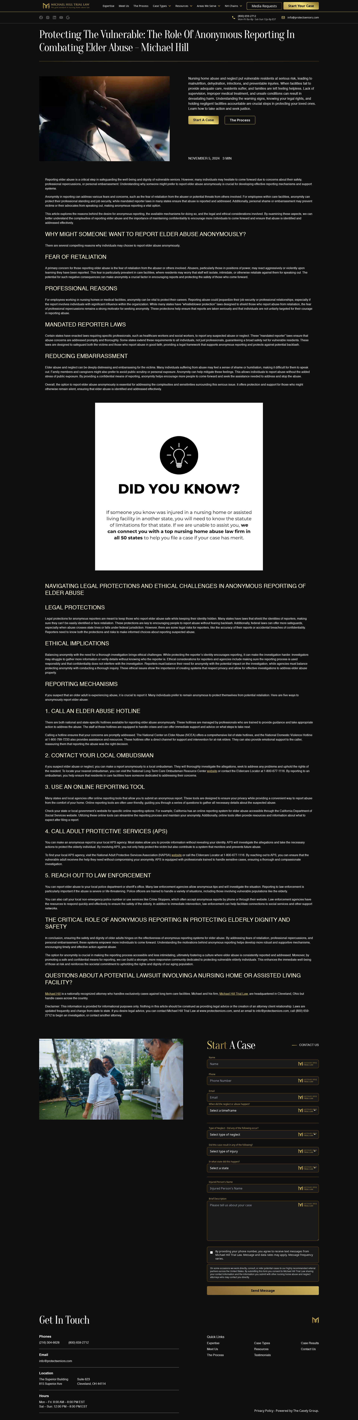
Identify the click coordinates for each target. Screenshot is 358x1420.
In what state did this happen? (224, 1161)
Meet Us (124, 6)
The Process (141, 6)
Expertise (108, 6)
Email (212, 1091)
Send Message (263, 1290)
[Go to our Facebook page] (41, 17)
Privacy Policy (263, 1411)
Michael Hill (53, 994)
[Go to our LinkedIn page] (54, 17)
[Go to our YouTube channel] (61, 17)
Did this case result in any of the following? (231, 1144)
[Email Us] (68, 17)
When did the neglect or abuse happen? (229, 1104)
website (212, 771)
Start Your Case (301, 6)
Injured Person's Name (221, 1182)
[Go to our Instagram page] (48, 17)
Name (212, 1057)
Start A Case (203, 120)
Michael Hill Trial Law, (234, 994)
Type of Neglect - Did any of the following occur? (233, 1128)
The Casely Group (296, 1411)
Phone (212, 1074)
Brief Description (217, 1198)
